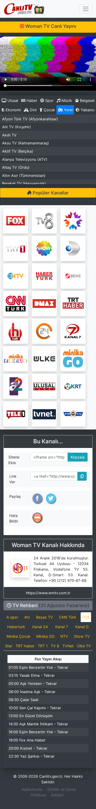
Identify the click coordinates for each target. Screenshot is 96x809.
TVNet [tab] (68, 646)
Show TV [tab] (82, 636)
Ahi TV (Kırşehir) (16, 127)
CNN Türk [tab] (67, 617)
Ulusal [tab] (12, 100)
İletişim (57, 795)
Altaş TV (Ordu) (16, 167)
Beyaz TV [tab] (44, 617)
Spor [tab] (49, 100)
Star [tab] (8, 646)
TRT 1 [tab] (43, 646)
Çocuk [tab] (48, 109)
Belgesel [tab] (87, 100)
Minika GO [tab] (45, 636)
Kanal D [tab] (82, 626)
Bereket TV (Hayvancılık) (24, 183)
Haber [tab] (31, 100)
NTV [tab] (64, 636)
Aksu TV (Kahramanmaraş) (25, 143)
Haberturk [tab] (16, 626)
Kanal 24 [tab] (40, 626)
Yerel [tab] (68, 109)
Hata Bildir (13, 518)
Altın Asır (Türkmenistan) (23, 175)
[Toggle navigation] (85, 9)
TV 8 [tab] (55, 646)
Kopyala (76, 456)
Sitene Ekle (13, 460)
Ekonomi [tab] (12, 109)
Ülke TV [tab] (84, 646)
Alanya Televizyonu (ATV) (24, 159)
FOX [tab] (85, 617)
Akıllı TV (9, 135)
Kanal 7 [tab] (61, 626)
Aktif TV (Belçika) (17, 151)
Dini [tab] (33, 109)
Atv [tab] (27, 617)
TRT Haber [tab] (25, 646)
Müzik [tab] (66, 100)
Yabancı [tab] (87, 109)
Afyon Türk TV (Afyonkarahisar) (30, 119)
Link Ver (13, 479)
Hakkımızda (32, 789)
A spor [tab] (12, 617)
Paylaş (15, 496)
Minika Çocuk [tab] (19, 636)
